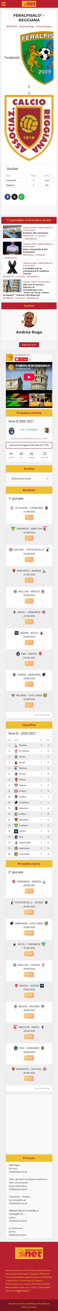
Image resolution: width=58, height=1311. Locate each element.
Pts (48, 740)
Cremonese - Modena (19, 1196)
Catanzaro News (30, 227)
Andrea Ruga (28, 26)
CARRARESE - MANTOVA (29, 528)
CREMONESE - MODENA (29, 881)
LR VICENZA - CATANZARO (29, 508)
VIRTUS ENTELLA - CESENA (29, 902)
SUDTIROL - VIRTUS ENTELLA (29, 549)
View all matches (42, 715)
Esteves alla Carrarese (35, 233)
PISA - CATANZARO (29, 430)
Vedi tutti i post (29, 344)
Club (16, 740)
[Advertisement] (29, 1124)
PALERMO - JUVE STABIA (29, 695)
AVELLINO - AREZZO (29, 591)
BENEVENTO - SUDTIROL (29, 1069)
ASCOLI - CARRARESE (29, 944)
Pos (9, 740)
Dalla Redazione (45, 227)
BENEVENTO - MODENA (29, 570)
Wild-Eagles (14, 1165)
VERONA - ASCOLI (29, 633)
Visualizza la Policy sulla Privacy (23, 1303)
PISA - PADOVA (29, 653)
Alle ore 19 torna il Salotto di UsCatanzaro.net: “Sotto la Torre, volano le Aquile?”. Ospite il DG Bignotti (26, 289)
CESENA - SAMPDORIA (29, 674)
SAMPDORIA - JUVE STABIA (29, 923)
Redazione (32, 239)
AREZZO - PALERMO (29, 1006)
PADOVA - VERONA (29, 985)
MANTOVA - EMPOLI (29, 1027)
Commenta (40, 255)
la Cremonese (15, 1228)
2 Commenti (40, 236)
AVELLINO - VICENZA (29, 965)
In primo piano (29, 230)
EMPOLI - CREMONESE (29, 612)
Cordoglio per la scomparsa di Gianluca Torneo (36, 271)
